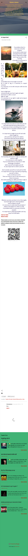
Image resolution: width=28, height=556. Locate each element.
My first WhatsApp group (8, 470)
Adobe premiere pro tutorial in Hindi (11, 502)
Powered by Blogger (14, 544)
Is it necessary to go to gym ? (9, 486)
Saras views (14, 2)
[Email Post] (2, 393)
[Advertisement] (14, 25)
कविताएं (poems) (11, 396)
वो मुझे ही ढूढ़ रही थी (5, 438)
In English (4, 396)
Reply (8, 408)
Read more (24, 450)
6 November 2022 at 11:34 (18, 404)
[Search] (26, 3)
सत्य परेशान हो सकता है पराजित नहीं (9, 454)
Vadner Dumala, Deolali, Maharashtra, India (15, 399)
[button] (26, 38)
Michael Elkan (17, 546)
